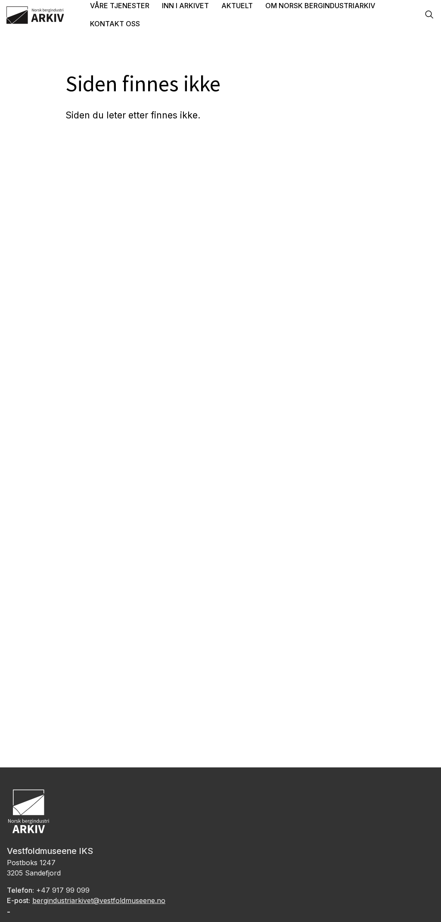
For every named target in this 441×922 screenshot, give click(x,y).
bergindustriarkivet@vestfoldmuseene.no (98, 900)
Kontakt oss (115, 23)
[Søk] (429, 15)
